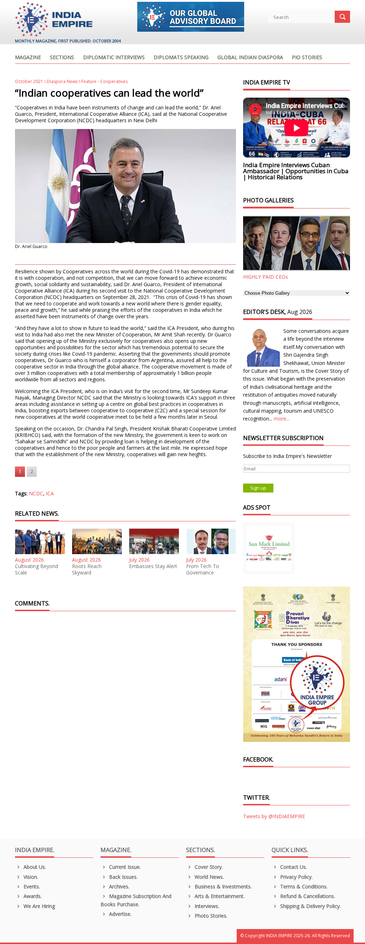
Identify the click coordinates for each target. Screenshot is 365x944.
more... (281, 418)
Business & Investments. (222, 886)
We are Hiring (38, 906)
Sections (62, 58)
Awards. (32, 896)
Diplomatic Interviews (114, 58)
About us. (34, 866)
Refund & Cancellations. (307, 896)
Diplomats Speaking (181, 58)
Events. (31, 886)
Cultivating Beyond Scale (36, 569)
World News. (208, 876)
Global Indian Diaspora (250, 58)
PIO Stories (307, 58)
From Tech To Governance (202, 569)
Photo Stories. (210, 915)
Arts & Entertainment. (219, 896)
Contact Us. (293, 866)
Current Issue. (124, 866)
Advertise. (120, 914)
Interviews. (206, 906)
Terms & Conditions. (303, 886)
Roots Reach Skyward (87, 569)
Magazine (28, 58)
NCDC (36, 493)
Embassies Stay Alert (153, 566)
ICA (50, 493)
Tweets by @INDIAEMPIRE (274, 816)
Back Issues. (123, 876)
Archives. (118, 886)
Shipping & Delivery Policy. (310, 906)
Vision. (30, 876)
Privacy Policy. (296, 876)
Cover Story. (208, 866)
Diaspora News (62, 81)
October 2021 (29, 81)
